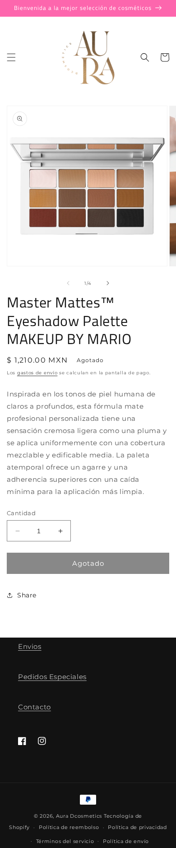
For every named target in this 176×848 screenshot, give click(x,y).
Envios (30, 646)
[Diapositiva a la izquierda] (68, 283)
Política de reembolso (69, 827)
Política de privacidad (137, 827)
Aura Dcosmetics (80, 816)
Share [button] (27, 595)
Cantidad (21, 513)
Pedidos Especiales (52, 676)
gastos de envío (37, 373)
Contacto (34, 707)
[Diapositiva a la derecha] (108, 283)
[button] (11, 57)
